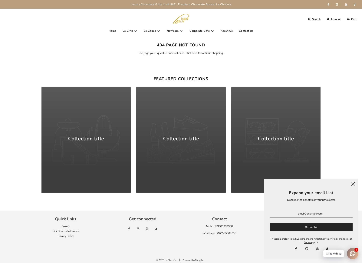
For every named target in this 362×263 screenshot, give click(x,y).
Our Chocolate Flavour (66, 231)
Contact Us (246, 31)
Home (112, 31)
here (194, 53)
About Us (227, 31)
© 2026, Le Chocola (166, 260)
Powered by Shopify (193, 260)
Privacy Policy (66, 236)
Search (66, 226)
